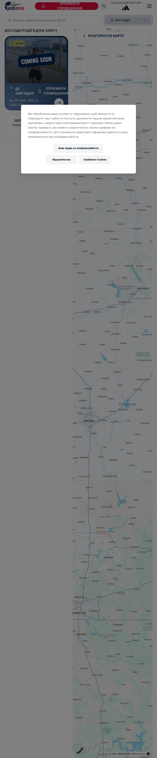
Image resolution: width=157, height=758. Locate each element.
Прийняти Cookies (95, 159)
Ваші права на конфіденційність (78, 148)
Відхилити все (61, 159)
